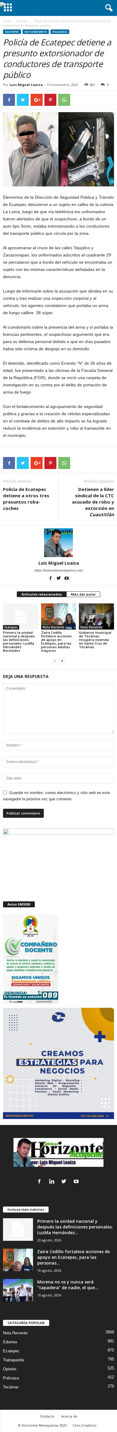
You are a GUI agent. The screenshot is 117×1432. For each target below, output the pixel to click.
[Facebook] (51, 579)
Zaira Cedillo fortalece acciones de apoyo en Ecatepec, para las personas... (73, 1257)
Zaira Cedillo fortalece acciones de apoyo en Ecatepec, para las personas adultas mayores (56, 641)
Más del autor (83, 594)
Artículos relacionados (42, 594)
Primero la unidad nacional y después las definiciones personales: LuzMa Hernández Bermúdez (19, 641)
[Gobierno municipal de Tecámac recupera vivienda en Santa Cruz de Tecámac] (96, 616)
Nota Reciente (36, 32)
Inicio (6, 21)
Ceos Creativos (84, 1425)
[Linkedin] (53, 1182)
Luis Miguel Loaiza (26, 84)
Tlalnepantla (13, 1360)
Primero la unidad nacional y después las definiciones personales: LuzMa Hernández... (75, 1226)
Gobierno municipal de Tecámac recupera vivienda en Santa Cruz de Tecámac (95, 639)
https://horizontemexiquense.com (58, 570)
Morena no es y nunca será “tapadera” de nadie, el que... (67, 1284)
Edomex (10, 1342)
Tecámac (11, 1387)
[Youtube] (66, 579)
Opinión (9, 1369)
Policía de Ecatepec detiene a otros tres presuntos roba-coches (26, 498)
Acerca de (69, 1416)
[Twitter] (59, 579)
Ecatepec (22, 21)
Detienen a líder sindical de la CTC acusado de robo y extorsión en (93, 501)
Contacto (47, 1416)
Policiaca (59, 32)
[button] (107, 8)
